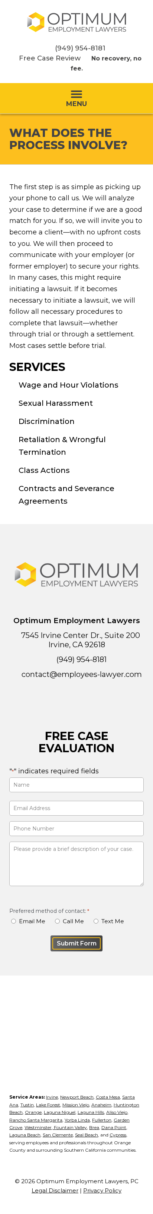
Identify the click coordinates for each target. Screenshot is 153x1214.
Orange (33, 1112)
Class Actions (44, 470)
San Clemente (58, 1135)
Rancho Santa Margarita (35, 1120)
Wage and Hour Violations (68, 385)
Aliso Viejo (116, 1112)
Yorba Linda (77, 1120)
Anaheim (101, 1105)
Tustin (27, 1105)
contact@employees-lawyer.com (82, 674)
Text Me (112, 921)
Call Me (73, 921)
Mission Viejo (75, 1105)
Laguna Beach (24, 1135)
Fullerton (101, 1120)
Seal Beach (86, 1135)
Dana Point (113, 1127)
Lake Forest (48, 1105)
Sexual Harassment (56, 403)
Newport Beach (77, 1097)
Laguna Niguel (59, 1112)
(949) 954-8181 (80, 48)
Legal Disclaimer (55, 1190)
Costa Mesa (108, 1097)
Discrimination (47, 421)
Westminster (38, 1127)
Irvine (52, 1097)
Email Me (32, 921)
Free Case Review (50, 58)
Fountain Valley (70, 1127)
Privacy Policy (102, 1190)
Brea (94, 1127)
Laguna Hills (91, 1112)
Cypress (118, 1135)
